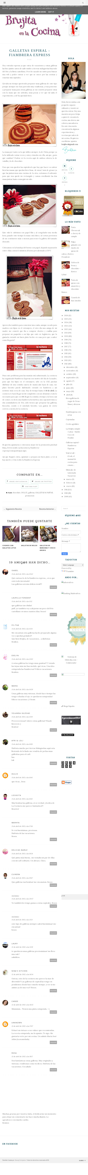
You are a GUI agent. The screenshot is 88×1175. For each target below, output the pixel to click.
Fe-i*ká (15, 625)
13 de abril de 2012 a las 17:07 (22, 1026)
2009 (66, 496)
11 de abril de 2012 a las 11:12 (22, 601)
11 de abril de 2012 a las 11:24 (22, 629)
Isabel (15, 570)
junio (68, 388)
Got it (51, 12)
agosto (69, 381)
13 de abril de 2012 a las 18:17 (22, 1056)
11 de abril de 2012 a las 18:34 (22, 854)
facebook (71, 173)
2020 (66, 336)
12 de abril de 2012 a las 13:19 (22, 947)
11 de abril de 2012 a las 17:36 (22, 826)
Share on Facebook (18, 481)
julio (68, 384)
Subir (81, 1160)
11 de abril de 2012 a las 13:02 (22, 659)
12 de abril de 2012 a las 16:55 (22, 1005)
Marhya (16, 823)
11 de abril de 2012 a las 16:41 (22, 777)
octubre (69, 374)
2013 (66, 360)
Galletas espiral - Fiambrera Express (73, 445)
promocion (29, 496)
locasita (16, 795)
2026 (66, 315)
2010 (66, 493)
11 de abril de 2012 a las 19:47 (22, 878)
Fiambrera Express (22, 378)
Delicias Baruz (20, 850)
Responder (53, 587)
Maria (15, 686)
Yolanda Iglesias (21, 713)
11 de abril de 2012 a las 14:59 (22, 689)
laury (15, 943)
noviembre (70, 371)
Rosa (14, 1053)
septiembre (71, 377)
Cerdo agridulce (72, 424)
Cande (15, 1001)
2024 (66, 322)
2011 (65, 490)
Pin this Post (31, 486)
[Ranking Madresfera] (71, 593)
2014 (66, 357)
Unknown (17, 1023)
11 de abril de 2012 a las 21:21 (22, 920)
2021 (66, 333)
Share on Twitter (43, 481)
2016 (66, 350)
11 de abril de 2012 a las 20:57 (22, 899)
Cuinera (16, 874)
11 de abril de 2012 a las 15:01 (22, 717)
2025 (66, 319)
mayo (68, 391)
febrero (69, 483)
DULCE (24, 493)
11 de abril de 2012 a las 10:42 (22, 574)
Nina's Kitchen (19, 971)
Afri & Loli (17, 740)
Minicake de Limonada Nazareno (71, 473)
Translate (70, 571)
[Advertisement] (71, 835)
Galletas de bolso (29, 545)
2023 (66, 326)
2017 (66, 346)
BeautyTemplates (20, 1160)
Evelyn (15, 655)
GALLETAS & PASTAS (44, 493)
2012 (66, 364)
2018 (66, 343)
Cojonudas (70, 419)
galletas (31, 493)
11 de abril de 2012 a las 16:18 (22, 744)
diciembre (70, 367)
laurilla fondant (21, 598)
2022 (66, 329)
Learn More (40, 12)
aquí (34, 158)
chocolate (16, 493)
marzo (69, 479)
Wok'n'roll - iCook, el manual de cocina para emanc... (71, 459)
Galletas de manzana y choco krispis (47, 548)
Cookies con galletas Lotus (9, 547)
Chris (46, 152)
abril (68, 395)
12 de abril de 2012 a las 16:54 (22, 974)
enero (68, 486)
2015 (66, 353)
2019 (66, 340)
